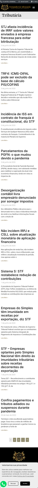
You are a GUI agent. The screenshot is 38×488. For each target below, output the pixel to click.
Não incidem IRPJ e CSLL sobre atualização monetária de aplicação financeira (18, 236)
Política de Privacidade (25, 476)
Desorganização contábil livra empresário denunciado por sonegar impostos (18, 195)
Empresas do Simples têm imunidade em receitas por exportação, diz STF (17, 313)
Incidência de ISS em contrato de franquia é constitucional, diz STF (18, 117)
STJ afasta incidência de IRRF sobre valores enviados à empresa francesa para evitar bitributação (17, 34)
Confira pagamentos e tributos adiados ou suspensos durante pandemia (17, 405)
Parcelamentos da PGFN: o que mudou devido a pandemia (16, 154)
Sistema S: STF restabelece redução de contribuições (18, 275)
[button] (33, 7)
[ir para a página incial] (19, 456)
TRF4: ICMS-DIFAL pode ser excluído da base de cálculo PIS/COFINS (16, 79)
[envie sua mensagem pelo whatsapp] (3, 487)
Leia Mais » (4, 63)
